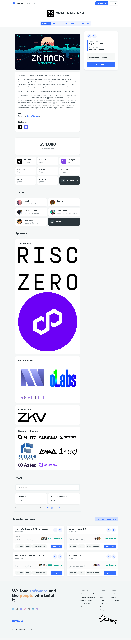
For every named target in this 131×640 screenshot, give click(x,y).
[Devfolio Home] (18, 3)
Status (113, 597)
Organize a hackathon (88, 594)
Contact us (115, 600)
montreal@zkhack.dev (53, 508)
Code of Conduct (33, 116)
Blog (101, 597)
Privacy (102, 607)
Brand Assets (85, 604)
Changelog (103, 604)
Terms (102, 610)
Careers (102, 600)
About (102, 594)
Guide (113, 594)
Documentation (86, 607)
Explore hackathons (87, 597)
